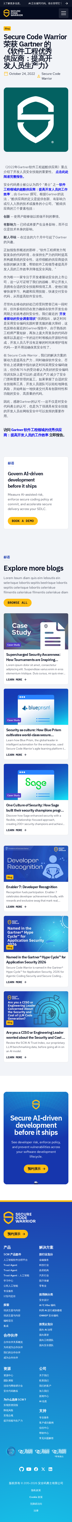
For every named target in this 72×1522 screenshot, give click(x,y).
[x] (43, 1469)
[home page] (13, 13)
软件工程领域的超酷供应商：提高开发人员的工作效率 (36, 189)
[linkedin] (50, 1469)
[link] (36, 3)
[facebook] (21, 1469)
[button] (63, 13)
